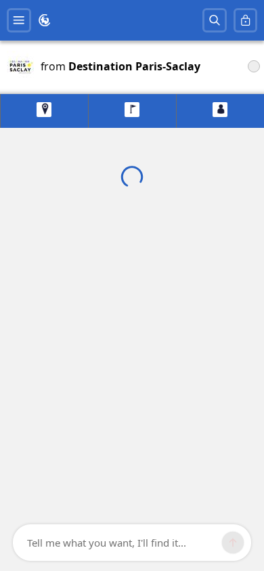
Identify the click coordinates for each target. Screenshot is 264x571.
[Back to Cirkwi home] (44, 20)
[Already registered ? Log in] (246, 20)
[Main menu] (19, 20)
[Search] (214, 20)
